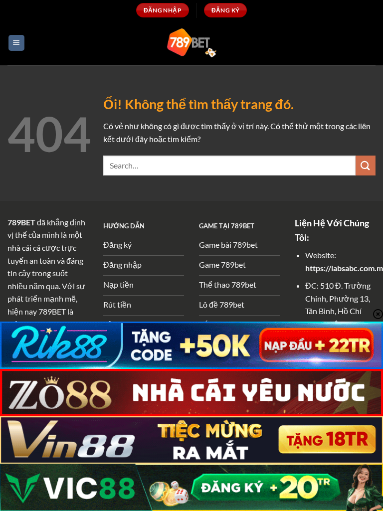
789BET (21, 222)
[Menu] (16, 43)
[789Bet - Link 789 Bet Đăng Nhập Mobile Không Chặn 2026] (191, 42)
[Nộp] (366, 165)
